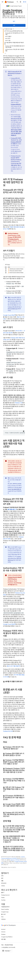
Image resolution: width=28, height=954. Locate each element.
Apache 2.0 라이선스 (15, 860)
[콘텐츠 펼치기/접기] (13, 29)
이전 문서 (3, 919)
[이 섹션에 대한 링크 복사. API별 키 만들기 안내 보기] (4, 683)
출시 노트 (3, 914)
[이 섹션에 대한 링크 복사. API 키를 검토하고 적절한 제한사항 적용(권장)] (10, 447)
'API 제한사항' (11, 509)
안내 (2, 875)
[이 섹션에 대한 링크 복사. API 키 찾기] (14, 328)
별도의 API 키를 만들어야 (13, 666)
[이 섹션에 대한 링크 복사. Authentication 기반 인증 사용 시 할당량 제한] (23, 571)
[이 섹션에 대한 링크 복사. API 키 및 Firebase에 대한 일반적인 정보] (6, 185)
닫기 (14, 21)
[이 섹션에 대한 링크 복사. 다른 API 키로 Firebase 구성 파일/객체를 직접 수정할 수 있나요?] (6, 791)
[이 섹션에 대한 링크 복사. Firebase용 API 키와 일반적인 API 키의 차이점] (4, 195)
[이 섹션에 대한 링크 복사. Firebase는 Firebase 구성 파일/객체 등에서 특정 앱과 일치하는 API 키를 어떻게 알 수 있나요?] (4, 774)
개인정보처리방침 (9, 945)
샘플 (2, 880)
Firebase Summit (5, 895)
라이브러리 (3, 883)
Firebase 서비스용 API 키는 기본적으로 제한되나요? (14, 558)
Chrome (3, 932)
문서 (8, 731)
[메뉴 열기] (2, 2)
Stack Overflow (5, 909)
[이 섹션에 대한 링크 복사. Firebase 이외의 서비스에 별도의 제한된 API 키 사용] (8, 636)
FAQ (2, 917)
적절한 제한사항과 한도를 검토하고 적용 (16, 118)
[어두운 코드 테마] (23, 431)
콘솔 (8, 315)
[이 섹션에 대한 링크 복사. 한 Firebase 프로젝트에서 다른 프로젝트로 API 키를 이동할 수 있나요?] (9, 799)
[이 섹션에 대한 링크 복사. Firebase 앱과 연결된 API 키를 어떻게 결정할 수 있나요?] (22, 755)
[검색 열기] (17, 2)
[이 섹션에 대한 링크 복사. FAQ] (8, 742)
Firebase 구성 (18, 403)
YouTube (3, 900)
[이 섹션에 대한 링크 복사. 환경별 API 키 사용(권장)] (10, 693)
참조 (2, 878)
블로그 (2, 892)
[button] (14, 682)
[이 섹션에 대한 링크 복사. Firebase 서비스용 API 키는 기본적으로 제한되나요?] (19, 749)
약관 (2, 945)
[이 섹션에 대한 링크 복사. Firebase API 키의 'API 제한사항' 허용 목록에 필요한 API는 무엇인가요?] (11, 816)
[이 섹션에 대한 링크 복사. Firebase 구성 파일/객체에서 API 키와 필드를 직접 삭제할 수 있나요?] (8, 783)
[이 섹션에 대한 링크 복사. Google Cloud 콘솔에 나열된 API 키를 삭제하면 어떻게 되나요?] (4, 808)
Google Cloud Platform (7, 937)
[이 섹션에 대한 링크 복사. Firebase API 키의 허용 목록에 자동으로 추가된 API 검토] (12, 504)
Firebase (3, 934)
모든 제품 (3, 939)
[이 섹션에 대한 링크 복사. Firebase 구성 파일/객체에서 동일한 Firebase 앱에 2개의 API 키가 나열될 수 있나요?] (19, 764)
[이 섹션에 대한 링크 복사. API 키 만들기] (16, 251)
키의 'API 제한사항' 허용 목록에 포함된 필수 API (14, 489)
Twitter (3, 897)
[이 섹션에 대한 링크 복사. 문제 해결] (12, 821)
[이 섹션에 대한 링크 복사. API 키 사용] (14, 378)
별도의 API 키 (18, 151)
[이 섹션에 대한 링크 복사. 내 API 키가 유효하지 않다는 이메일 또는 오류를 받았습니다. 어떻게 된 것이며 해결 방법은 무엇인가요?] (8, 852)
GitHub (3, 885)
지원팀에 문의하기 (5, 907)
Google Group (4, 912)
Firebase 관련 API (15, 78)
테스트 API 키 (13, 470)
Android (3, 929)
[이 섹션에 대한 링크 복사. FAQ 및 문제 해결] (22, 738)
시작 (14, 25)
